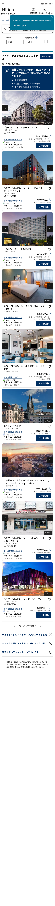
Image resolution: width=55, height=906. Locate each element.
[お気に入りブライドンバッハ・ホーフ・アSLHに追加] (49, 128)
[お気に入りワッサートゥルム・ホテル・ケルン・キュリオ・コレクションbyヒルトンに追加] (49, 481)
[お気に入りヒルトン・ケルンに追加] (49, 426)
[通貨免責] (36, 37)
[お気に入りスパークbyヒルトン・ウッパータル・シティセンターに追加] (49, 306)
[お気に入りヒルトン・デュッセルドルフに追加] (49, 250)
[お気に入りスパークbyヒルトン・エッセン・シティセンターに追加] (49, 366)
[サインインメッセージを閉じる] (52, 17)
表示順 (8, 37)
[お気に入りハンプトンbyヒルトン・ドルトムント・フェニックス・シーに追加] (49, 538)
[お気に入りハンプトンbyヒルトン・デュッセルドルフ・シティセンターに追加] (49, 188)
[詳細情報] (49, 136)
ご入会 (41, 13)
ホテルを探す (7, 20)
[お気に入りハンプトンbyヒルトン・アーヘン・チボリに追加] (49, 600)
